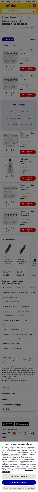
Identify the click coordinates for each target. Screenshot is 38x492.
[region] (19, 467)
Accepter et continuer (19, 482)
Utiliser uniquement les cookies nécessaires (19, 488)
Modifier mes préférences (19, 476)
